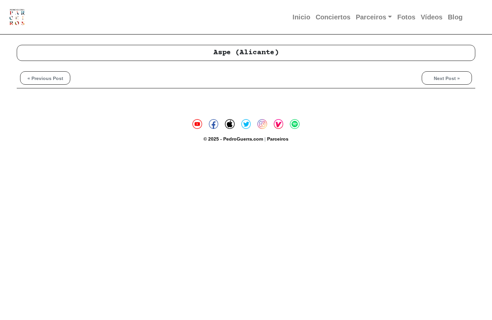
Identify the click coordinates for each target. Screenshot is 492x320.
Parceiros (371, 17)
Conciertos (333, 17)
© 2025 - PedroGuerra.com (233, 139)
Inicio (301, 17)
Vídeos (431, 17)
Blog (455, 17)
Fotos (406, 17)
